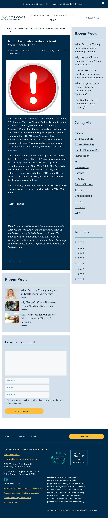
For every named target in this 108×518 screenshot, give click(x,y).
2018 (81, 263)
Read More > (24, 297)
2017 (81, 268)
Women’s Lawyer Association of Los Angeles (22, 493)
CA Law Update (21, 28)
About (53, 20)
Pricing (22, 436)
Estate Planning (40, 15)
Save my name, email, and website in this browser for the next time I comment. (35, 401)
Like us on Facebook (12, 483)
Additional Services (64, 15)
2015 (81, 279)
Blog (33, 436)
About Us (9, 436)
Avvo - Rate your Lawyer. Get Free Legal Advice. (24, 488)
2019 (81, 258)
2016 (81, 274)
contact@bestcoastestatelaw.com (21, 459)
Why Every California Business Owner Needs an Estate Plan (38, 304)
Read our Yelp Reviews (14, 502)
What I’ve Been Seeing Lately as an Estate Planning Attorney (39, 292)
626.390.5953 (93, 18)
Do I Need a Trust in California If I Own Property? (86, 104)
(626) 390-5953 (12, 454)
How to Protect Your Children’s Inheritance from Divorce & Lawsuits (38, 318)
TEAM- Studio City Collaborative (17, 498)
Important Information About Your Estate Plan (32, 43)
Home (9, 28)
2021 (81, 247)
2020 (81, 253)
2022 (81, 242)
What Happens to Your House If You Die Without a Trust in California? (87, 89)
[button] (10, 261)
